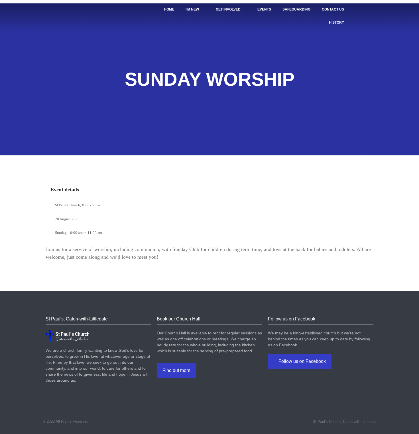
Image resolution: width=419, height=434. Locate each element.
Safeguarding (296, 9)
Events (264, 9)
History (336, 22)
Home (169, 9)
